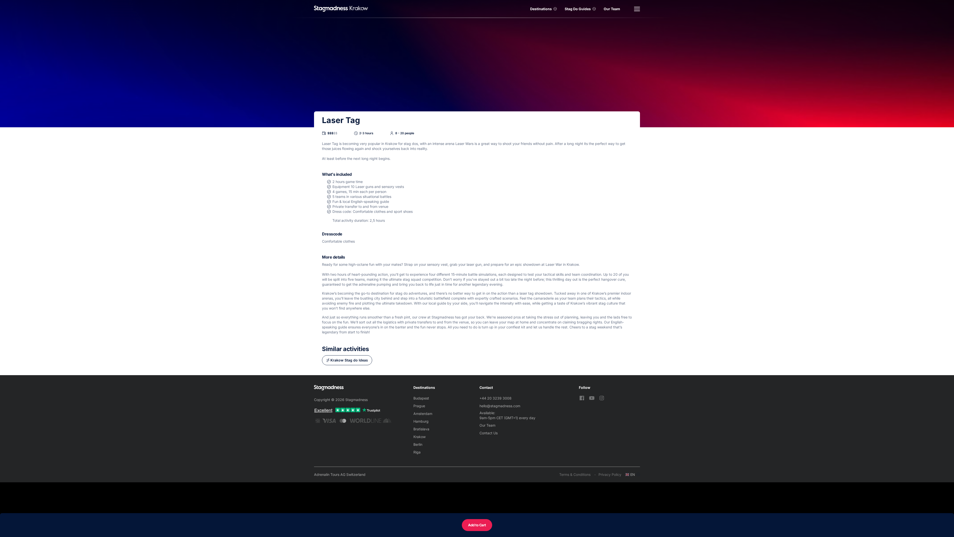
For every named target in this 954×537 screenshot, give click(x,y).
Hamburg (421, 421)
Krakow (419, 437)
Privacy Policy (609, 474)
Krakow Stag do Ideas (349, 360)
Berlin (417, 444)
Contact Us (488, 433)
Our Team (612, 9)
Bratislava (421, 429)
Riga (417, 452)
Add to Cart (477, 525)
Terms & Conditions (575, 474)
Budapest (421, 398)
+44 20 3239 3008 (495, 398)
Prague (419, 406)
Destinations (541, 9)
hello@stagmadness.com (499, 406)
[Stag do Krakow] (331, 8)
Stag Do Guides (578, 9)
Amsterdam (422, 413)
